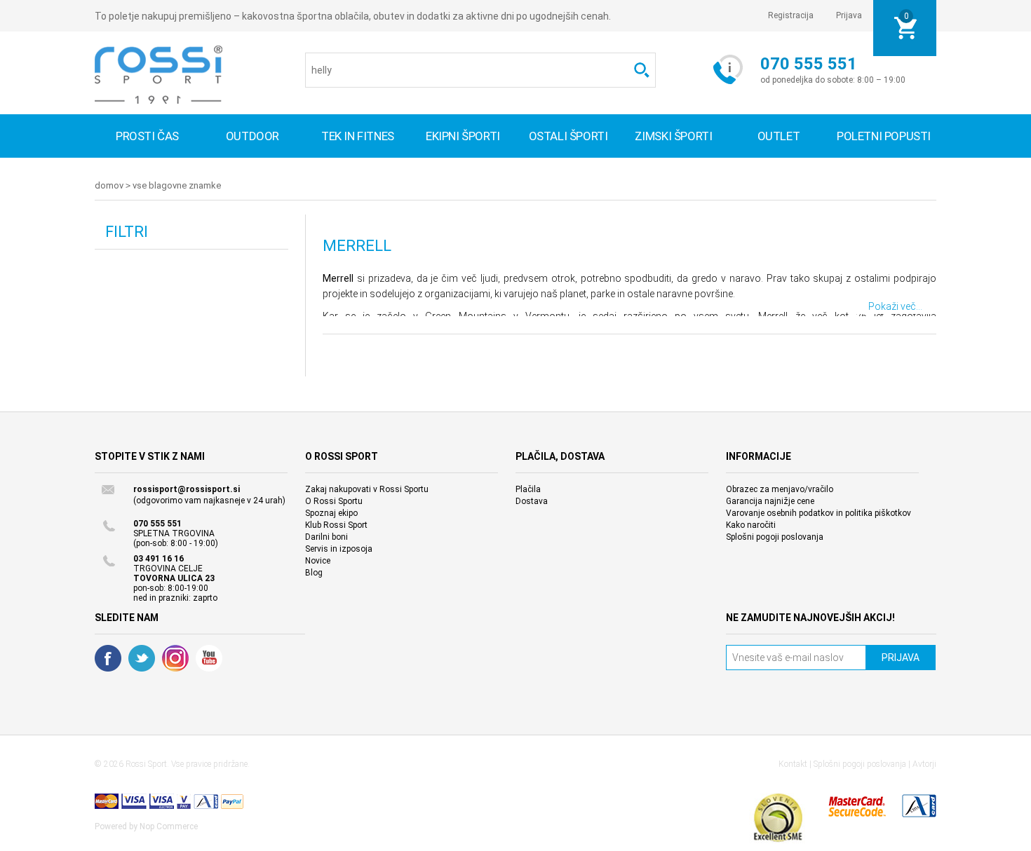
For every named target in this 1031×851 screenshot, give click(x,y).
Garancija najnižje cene (770, 501)
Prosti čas (147, 136)
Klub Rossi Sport (336, 525)
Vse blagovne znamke (177, 185)
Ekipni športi (463, 136)
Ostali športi (568, 136)
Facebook (108, 658)
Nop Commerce (169, 826)
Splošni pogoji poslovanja (774, 537)
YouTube (209, 658)
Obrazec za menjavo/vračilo (779, 489)
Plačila (528, 489)
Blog (314, 573)
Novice (317, 561)
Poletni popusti (884, 136)
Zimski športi (674, 136)
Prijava (849, 15)
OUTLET (778, 136)
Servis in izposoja (338, 549)
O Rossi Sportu (334, 501)
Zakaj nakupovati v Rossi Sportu (367, 489)
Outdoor (252, 136)
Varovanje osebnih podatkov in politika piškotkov (818, 513)
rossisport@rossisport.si (186, 489)
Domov (109, 185)
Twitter (141, 658)
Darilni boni (326, 537)
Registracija (791, 15)
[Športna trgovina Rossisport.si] (158, 75)
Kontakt (793, 764)
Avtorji (924, 764)
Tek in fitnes (357, 136)
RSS (175, 658)
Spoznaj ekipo (331, 513)
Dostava (532, 501)
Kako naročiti (751, 525)
